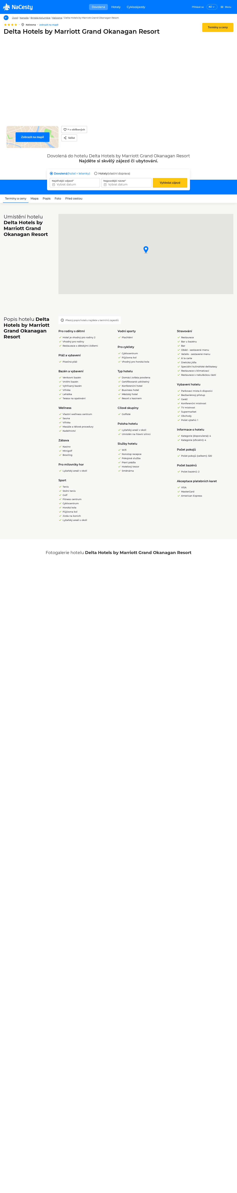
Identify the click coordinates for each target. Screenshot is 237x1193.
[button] (145, 250)
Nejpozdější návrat (114, 180)
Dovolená (98, 7)
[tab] (15, 198)
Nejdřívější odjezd (62, 180)
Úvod (15, 17)
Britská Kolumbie (40, 17)
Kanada (24, 17)
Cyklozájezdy (136, 7)
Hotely (116, 7)
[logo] (17, 7)
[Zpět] (6, 17)
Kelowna (57, 17)
